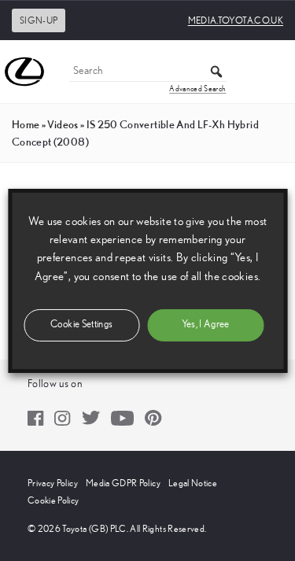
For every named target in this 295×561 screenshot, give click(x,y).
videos (62, 124)
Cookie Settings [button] (81, 324)
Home (25, 124)
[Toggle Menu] (274, 71)
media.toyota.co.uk (235, 20)
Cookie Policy (53, 500)
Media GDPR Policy (123, 483)
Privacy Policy (53, 483)
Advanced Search (197, 89)
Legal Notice (192, 483)
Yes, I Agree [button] (206, 324)
